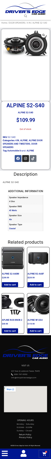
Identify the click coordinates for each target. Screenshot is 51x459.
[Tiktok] (33, 158)
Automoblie (13, 150)
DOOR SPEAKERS (17, 23)
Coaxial (12, 228)
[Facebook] (18, 158)
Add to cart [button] (10, 284)
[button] (43, 35)
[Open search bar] (25, 16)
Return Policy (25, 434)
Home (4, 23)
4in (10, 219)
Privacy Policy (25, 437)
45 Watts (13, 210)
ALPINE (24, 140)
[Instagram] (25, 158)
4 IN (29, 23)
